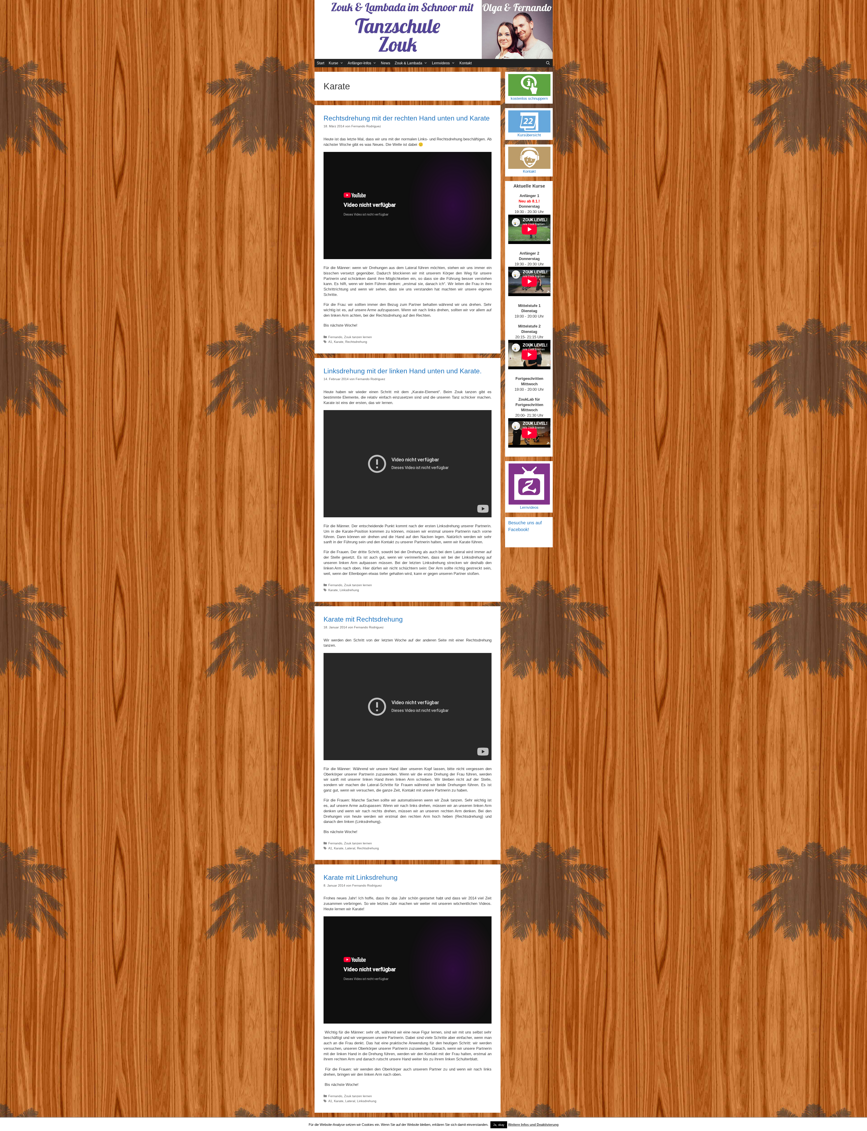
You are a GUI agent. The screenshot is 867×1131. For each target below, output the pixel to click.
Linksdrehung (349, 590)
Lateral (350, 848)
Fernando (335, 337)
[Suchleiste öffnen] (548, 63)
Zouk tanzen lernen (358, 337)
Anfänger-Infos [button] (359, 63)
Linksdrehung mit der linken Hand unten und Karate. (403, 371)
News (385, 63)
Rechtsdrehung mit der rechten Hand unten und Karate (407, 118)
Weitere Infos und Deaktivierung (533, 1124)
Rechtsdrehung (356, 342)
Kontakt (465, 63)
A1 (330, 342)
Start (320, 63)
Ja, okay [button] (498, 1124)
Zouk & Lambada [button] (408, 63)
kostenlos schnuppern (529, 98)
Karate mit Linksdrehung (361, 877)
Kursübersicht (529, 135)
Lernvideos (529, 507)
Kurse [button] (333, 63)
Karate (338, 342)
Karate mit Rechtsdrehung (363, 619)
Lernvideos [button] (441, 63)
